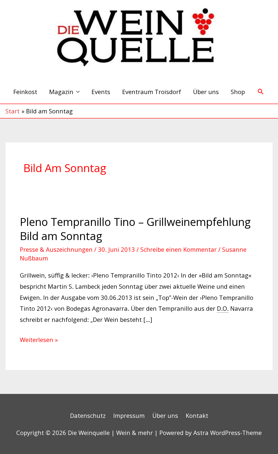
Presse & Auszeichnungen (56, 249)
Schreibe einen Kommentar (178, 249)
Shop (238, 92)
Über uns (206, 92)
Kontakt (197, 415)
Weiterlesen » (39, 339)
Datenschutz (88, 415)
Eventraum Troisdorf (151, 92)
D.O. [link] (223, 308)
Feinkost (25, 92)
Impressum (129, 415)
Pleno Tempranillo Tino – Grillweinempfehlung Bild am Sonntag (135, 228)
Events (100, 92)
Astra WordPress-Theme (227, 432)
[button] (261, 92)
